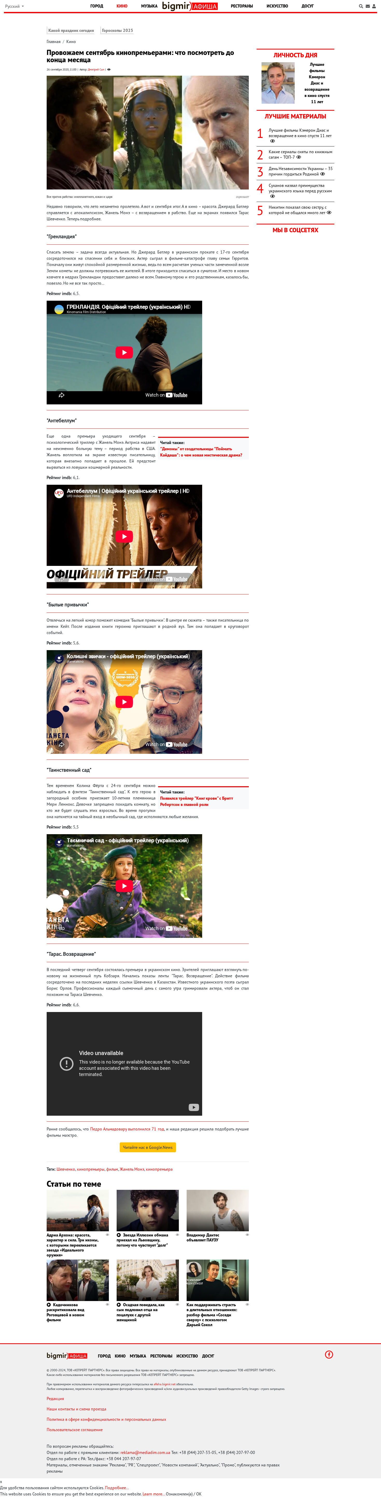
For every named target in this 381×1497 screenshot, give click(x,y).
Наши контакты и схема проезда (76, 1408)
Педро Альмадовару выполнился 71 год (127, 1128)
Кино (122, 6)
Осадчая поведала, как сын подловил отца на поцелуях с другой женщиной (141, 1312)
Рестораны (242, 6)
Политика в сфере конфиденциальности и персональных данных (106, 1419)
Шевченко (66, 1169)
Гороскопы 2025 (117, 30)
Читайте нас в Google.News (148, 1147)
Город (96, 6)
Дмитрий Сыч (96, 69)
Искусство (277, 6)
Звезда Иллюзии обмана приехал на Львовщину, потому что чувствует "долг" (142, 1239)
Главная (54, 41)
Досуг (308, 6)
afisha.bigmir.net (164, 1384)
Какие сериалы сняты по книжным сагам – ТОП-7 (300, 154)
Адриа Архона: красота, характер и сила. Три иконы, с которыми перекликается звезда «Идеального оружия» (72, 1244)
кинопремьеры (90, 1169)
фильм (112, 1169)
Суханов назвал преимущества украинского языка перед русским (300, 188)
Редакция (55, 1398)
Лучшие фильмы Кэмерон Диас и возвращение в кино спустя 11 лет (300, 133)
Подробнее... (117, 1487)
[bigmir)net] (177, 6)
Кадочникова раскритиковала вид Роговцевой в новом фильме (65, 1312)
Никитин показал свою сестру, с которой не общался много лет (298, 210)
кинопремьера (159, 1169)
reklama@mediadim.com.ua (145, 1452)
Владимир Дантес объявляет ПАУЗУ (203, 1237)
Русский (13, 6)
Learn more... (154, 1493)
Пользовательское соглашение (75, 1429)
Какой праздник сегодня (71, 30)
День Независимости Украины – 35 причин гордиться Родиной (301, 171)
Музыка (149, 6)
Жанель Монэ (132, 1169)
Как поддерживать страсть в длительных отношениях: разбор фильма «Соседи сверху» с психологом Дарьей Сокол (212, 1314)
